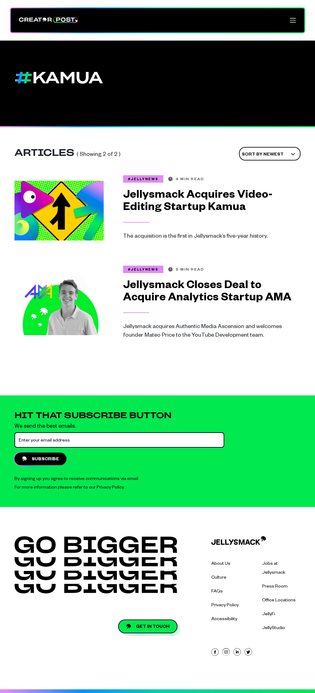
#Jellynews (143, 179)
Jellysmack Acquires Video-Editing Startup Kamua (198, 202)
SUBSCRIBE (45, 459)
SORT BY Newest (263, 154)
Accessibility (224, 619)
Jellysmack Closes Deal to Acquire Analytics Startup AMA (207, 292)
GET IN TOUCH (152, 627)
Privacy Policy (110, 487)
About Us (220, 564)
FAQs (217, 591)
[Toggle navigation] (293, 20)
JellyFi (268, 614)
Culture (218, 578)
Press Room (275, 586)
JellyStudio (273, 628)
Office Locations (279, 600)
